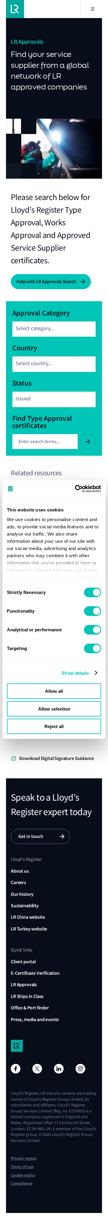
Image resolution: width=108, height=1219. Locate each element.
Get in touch (30, 836)
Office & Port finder (30, 1008)
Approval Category (41, 312)
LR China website (28, 917)
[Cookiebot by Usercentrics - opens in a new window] (76, 488)
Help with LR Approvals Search (46, 281)
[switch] (92, 611)
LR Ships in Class (27, 996)
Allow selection (54, 708)
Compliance (21, 1183)
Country (24, 347)
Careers (18, 882)
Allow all (54, 691)
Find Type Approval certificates (42, 421)
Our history (22, 894)
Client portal (23, 961)
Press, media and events (35, 1019)
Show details (75, 672)
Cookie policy (23, 1175)
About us (20, 871)
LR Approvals (24, 984)
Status (22, 382)
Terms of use (22, 1167)
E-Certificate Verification (35, 973)
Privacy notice (23, 1158)
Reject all (54, 726)
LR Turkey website (29, 929)
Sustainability (25, 905)
